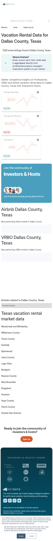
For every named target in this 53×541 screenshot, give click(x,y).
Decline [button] (31, 536)
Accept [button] (21, 536)
